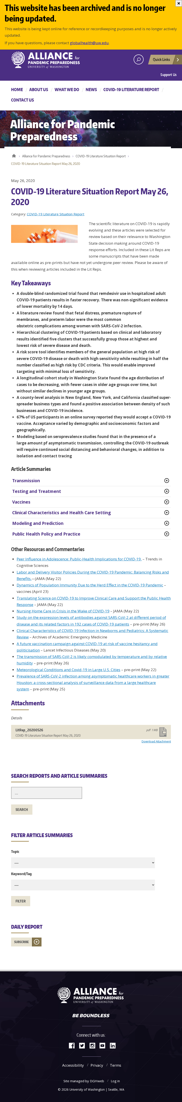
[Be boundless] (91, 1016)
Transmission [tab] (26, 481)
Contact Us (22, 100)
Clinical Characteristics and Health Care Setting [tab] (61, 513)
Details (16, 717)
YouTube (104, 1045)
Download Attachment (156, 741)
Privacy (97, 1065)
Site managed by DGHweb (83, 1081)
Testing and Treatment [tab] (36, 491)
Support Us (168, 74)
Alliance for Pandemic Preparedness (46, 156)
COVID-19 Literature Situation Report (101, 156)
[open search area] (139, 59)
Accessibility (73, 1065)
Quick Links (161, 59)
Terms (115, 1065)
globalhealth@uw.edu (89, 42)
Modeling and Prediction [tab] (37, 523)
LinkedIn (114, 1045)
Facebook (73, 1045)
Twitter (83, 1045)
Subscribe (21, 942)
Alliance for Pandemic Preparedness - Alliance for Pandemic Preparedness (48, 60)
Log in (115, 1081)
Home (17, 89)
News (91, 89)
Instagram (94, 1045)
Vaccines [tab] (21, 502)
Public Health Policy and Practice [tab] (46, 534)
